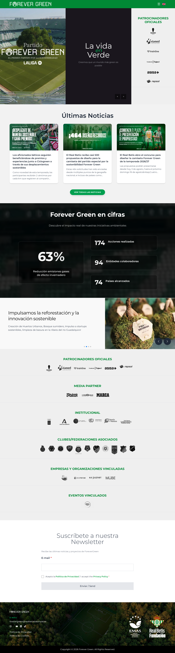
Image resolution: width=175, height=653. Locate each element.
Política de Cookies (19, 636)
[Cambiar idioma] (163, 4)
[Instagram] (11, 626)
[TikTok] (25, 626)
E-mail (46, 557)
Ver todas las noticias (87, 192)
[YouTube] (17, 626)
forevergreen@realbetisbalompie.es (28, 621)
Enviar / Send (87, 586)
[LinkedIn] (21, 626)
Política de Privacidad (20, 632)
